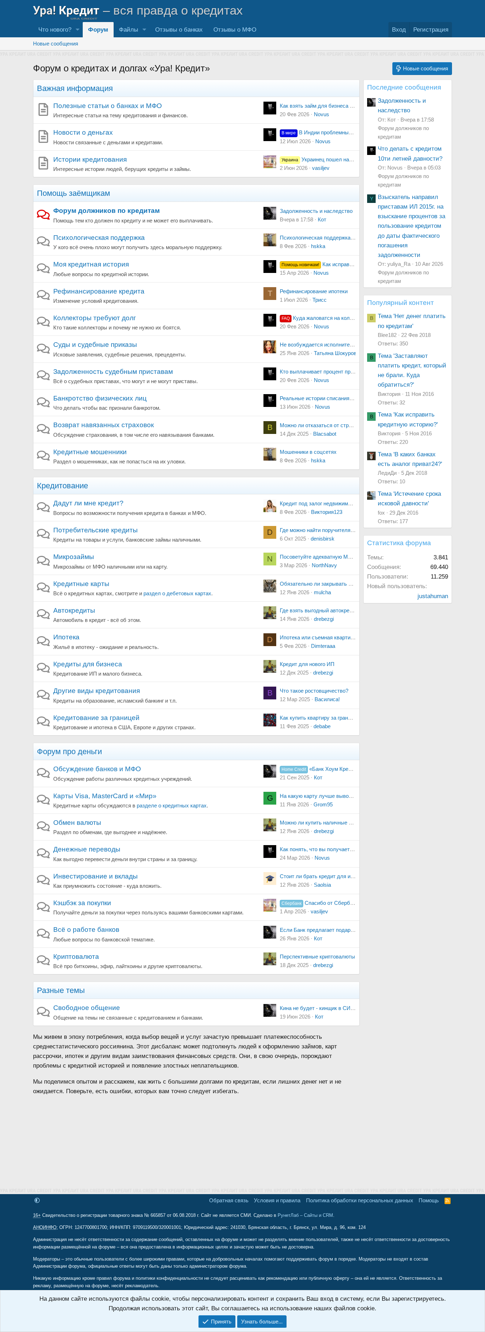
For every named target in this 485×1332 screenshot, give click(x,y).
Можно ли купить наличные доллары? (327, 823)
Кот (322, 219)
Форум (98, 29)
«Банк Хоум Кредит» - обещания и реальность (352, 769)
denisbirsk (322, 539)
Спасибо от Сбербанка (321, 903)
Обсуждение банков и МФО (97, 769)
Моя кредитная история (91, 264)
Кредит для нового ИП (307, 664)
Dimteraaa (323, 646)
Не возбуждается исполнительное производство (339, 345)
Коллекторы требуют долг (94, 318)
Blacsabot (324, 434)
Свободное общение (86, 1007)
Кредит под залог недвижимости (319, 503)
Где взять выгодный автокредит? (320, 610)
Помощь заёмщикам (73, 193)
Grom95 (323, 804)
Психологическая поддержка (99, 237)
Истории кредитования (90, 159)
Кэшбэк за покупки (82, 903)
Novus (321, 114)
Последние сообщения (404, 87)
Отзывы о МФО (234, 29)
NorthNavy (324, 565)
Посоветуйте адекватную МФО (318, 557)
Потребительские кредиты (95, 530)
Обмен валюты (77, 822)
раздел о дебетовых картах (177, 593)
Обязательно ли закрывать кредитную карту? (336, 584)
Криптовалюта (76, 956)
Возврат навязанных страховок (103, 425)
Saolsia (322, 885)
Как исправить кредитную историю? (346, 264)
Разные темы (61, 990)
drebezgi (324, 619)
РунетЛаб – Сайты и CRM (305, 1215)
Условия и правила (277, 1200)
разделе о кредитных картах (172, 805)
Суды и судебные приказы (95, 344)
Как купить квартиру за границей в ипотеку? (333, 718)
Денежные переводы (86, 849)
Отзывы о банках (179, 29)
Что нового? (54, 29)
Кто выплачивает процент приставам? (327, 372)
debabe (322, 726)
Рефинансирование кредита (99, 291)
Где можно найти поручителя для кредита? (332, 530)
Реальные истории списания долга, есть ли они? (339, 398)
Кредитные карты (81, 583)
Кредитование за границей (96, 717)
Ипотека (66, 637)
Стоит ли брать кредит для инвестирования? (335, 876)
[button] (77, 29)
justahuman (433, 596)
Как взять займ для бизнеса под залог (326, 106)
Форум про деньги (69, 751)
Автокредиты (74, 610)
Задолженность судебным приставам (113, 371)
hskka (318, 246)
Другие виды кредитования (96, 690)
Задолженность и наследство (316, 211)
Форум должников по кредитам (106, 210)
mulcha (322, 592)
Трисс (319, 300)
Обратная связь (229, 1200)
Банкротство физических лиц (100, 398)
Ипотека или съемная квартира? (319, 637)
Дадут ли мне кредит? (88, 503)
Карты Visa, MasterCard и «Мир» (105, 796)
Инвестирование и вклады (95, 876)
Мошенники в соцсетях (308, 452)
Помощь (429, 1200)
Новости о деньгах (83, 132)
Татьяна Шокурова (336, 353)
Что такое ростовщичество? (314, 691)
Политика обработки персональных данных (359, 1200)
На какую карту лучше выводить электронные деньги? (347, 796)
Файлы (128, 29)
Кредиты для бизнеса (87, 664)
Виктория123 (326, 512)
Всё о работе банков (86, 929)
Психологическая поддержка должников (329, 238)
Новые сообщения (55, 44)
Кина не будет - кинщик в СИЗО (319, 1008)
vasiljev (320, 168)
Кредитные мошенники (90, 452)
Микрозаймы (73, 556)
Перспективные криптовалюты (317, 957)
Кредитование (62, 485)
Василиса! (327, 699)
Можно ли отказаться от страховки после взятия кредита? (351, 425)
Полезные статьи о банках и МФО (107, 105)
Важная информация (75, 88)
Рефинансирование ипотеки (314, 291)
